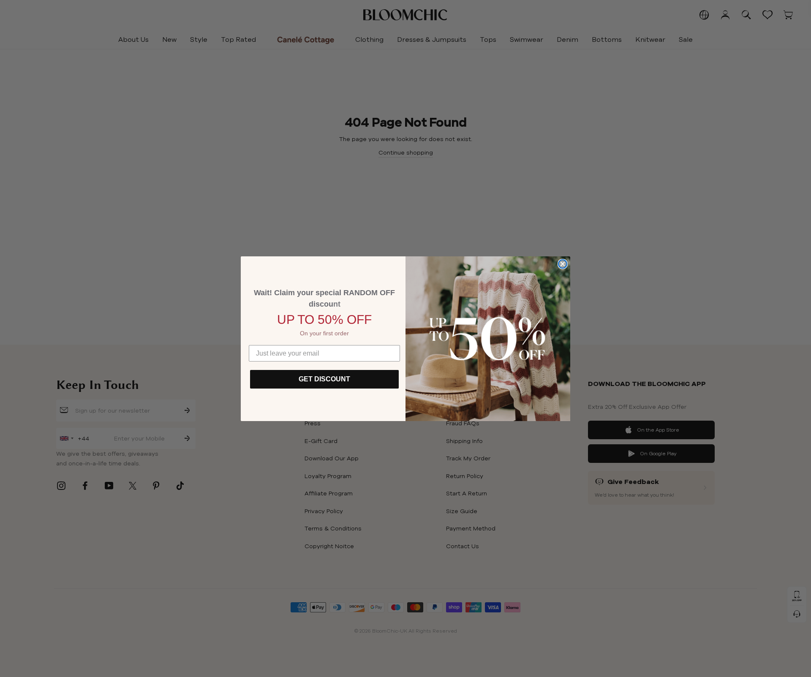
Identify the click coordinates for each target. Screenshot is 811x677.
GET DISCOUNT (324, 379)
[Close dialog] (562, 264)
